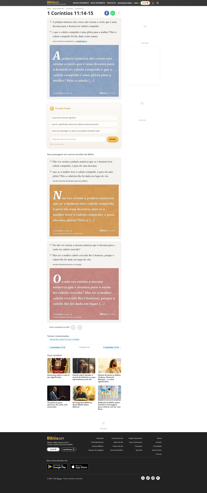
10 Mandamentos (97, 442)
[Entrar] (153, 3)
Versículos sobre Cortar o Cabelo (64, 339)
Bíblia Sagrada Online (56, 4)
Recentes (139, 450)
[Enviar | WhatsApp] (112, 13)
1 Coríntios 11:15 (111, 347)
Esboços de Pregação (96, 450)
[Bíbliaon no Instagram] (153, 478)
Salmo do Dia (118, 442)
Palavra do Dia (118, 446)
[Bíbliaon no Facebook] (158, 478)
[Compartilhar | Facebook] (106, 13)
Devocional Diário (116, 450)
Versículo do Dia (117, 438)
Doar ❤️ (53, 449)
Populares (138, 446)
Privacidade (157, 446)
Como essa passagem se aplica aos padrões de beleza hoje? (76, 131)
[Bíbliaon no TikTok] (148, 478)
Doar (145, 3)
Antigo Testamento (81, 3)
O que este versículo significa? (64, 118)
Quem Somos (157, 450)
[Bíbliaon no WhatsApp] (143, 478)
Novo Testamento (98, 3)
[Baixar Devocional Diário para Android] (57, 467)
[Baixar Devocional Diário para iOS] (79, 467)
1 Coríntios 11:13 (57, 347)
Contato (159, 442)
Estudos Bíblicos (98, 446)
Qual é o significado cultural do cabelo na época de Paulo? (75, 124)
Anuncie (159, 454)
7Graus (59, 479)
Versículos (111, 3)
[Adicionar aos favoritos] (118, 13)
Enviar (113, 139)
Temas (159, 438)
